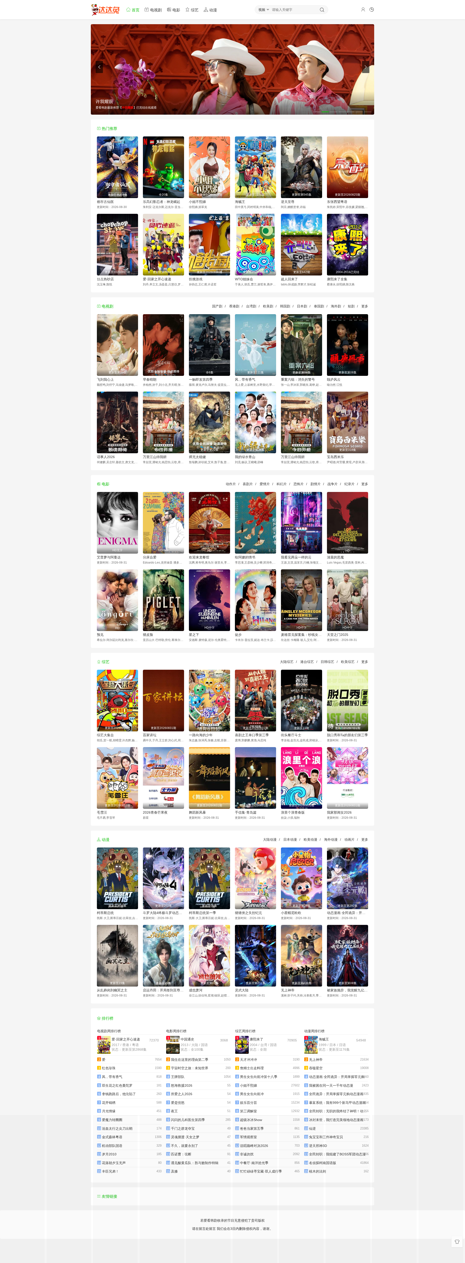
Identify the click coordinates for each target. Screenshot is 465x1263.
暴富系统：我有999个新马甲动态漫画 (337, 1103)
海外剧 (336, 306)
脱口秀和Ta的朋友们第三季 (347, 735)
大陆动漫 (270, 839)
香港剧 (234, 306)
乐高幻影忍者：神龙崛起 (161, 202)
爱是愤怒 (178, 1103)
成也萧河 (195, 990)
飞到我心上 (105, 379)
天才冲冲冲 (248, 1060)
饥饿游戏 (195, 279)
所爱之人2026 (181, 1094)
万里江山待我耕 (155, 457)
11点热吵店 (105, 279)
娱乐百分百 (248, 1103)
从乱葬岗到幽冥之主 (112, 990)
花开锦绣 (109, 1103)
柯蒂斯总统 (105, 913)
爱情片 (265, 484)
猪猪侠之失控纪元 (248, 913)
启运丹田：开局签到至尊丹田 (163, 990)
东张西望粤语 (337, 202)
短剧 (351, 306)
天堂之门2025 (337, 635)
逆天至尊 (287, 202)
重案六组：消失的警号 (298, 379)
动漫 (212, 10)
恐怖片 (299, 484)
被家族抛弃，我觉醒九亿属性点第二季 (347, 990)
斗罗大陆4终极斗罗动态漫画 (163, 913)
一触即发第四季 (201, 379)
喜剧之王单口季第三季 (252, 735)
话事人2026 (106, 457)
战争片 (332, 484)
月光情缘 (109, 1111)
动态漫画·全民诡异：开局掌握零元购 (347, 913)
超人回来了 (289, 279)
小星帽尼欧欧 (291, 913)
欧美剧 (268, 306)
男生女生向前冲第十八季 (258, 1077)
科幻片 (282, 484)
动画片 (349, 839)
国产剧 (217, 306)
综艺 (194, 10)
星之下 (194, 635)
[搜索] (322, 10)
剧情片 (315, 484)
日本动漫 (290, 839)
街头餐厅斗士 (291, 735)
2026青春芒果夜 (155, 812)
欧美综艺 (348, 662)
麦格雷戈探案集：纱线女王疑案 (301, 635)
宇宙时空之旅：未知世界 (189, 1068)
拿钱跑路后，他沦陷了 (119, 1094)
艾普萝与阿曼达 (109, 557)
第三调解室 (248, 1111)
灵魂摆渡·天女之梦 (185, 1137)
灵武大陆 (241, 990)
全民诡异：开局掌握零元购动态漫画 (336, 1094)
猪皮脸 (148, 635)
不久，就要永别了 (184, 1146)
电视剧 (155, 10)
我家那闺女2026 (339, 812)
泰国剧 (319, 306)
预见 (100, 635)
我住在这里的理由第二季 (189, 1060)
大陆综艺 (287, 662)
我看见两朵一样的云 (296, 557)
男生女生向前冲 (252, 1094)
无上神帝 (287, 990)
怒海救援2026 (181, 1085)
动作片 (231, 484)
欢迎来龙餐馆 (199, 557)
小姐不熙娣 (197, 202)
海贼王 (240, 202)
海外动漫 (331, 839)
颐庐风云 (334, 379)
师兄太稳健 (197, 457)
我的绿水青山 (245, 457)
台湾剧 (251, 306)
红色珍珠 (109, 1068)
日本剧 (302, 306)
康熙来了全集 (337, 279)
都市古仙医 (105, 202)
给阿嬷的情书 (245, 557)
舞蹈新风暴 (197, 812)
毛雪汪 (102, 812)
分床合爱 (149, 557)
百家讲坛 (149, 735)
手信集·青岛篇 (245, 812)
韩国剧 (285, 306)
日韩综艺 (327, 662)
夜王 (174, 1111)
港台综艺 (307, 662)
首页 (135, 10)
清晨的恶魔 (335, 557)
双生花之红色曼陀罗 (117, 1085)
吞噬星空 (316, 1068)
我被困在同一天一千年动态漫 (331, 1085)
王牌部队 (178, 1077)
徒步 (238, 635)
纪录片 (349, 484)
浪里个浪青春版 (293, 812)
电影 (175, 10)
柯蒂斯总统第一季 (202, 913)
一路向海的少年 (201, 735)
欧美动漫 (310, 839)
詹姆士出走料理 (252, 1068)
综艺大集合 (105, 735)
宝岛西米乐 (335, 457)
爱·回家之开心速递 (157, 279)
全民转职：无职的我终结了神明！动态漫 (339, 1111)
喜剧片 (248, 484)
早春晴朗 (149, 379)
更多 (364, 306)
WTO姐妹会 (244, 279)
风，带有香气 (245, 379)
